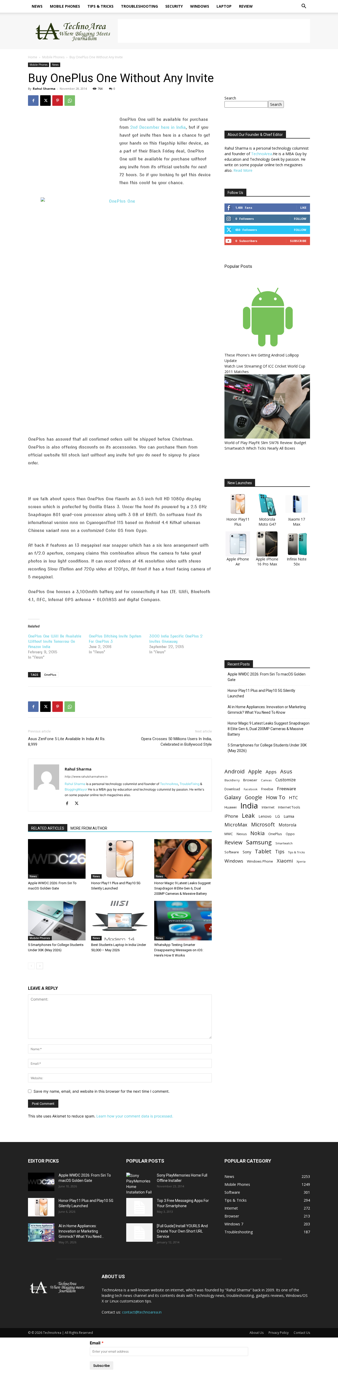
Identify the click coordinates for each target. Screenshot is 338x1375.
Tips (279, 851)
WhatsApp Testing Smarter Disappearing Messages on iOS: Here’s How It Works (178, 950)
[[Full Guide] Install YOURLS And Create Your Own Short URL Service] (139, 1232)
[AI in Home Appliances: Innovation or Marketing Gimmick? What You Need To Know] (41, 1232)
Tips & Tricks (100, 6)
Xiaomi (285, 860)
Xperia (301, 861)
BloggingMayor (76, 789)
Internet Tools (289, 807)
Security (174, 6)
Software (231, 852)
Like (303, 208)
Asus (286, 771)
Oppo (290, 833)
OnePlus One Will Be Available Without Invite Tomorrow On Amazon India (54, 641)
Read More (242, 170)
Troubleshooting (139, 6)
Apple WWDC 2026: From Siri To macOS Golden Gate (267, 677)
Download (232, 789)
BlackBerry (232, 780)
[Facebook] (33, 100)
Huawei (230, 807)
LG (277, 816)
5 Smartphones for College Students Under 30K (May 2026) (267, 748)
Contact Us (302, 1332)
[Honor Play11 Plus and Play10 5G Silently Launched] (120, 859)
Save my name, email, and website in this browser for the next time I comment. (102, 1091)
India (249, 805)
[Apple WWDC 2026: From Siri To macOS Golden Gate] (57, 859)
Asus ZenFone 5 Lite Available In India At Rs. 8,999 (66, 741)
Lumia (289, 816)
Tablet (263, 851)
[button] (303, 6)
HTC (293, 797)
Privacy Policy (279, 1332)
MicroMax (235, 824)
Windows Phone (260, 861)
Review (246, 6)
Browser (250, 780)
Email (95, 1342)
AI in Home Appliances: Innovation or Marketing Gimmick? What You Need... (81, 1231)
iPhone (231, 816)
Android (234, 771)
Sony (247, 851)
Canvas (266, 780)
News (37, 6)
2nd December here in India (158, 127)
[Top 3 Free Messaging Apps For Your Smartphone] (139, 1207)
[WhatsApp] (69, 100)
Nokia (257, 833)
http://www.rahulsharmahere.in (86, 776)
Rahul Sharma (44, 89)
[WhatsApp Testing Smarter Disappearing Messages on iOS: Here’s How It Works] (183, 920)
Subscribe (298, 241)
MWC (228, 833)
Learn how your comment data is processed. (134, 1116)
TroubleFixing (189, 784)
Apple (255, 771)
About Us (257, 1332)
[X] (45, 100)
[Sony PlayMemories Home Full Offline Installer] (139, 1184)
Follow (300, 219)
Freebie (267, 789)
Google (253, 797)
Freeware (286, 788)
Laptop (224, 6)
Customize (285, 780)
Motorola (287, 825)
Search (230, 98)
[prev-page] (31, 966)
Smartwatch (284, 843)
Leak (248, 815)
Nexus (242, 834)
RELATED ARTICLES (47, 828)
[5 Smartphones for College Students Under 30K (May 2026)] (57, 920)
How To (275, 797)
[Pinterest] (57, 100)
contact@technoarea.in (142, 1312)
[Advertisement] (214, 31)
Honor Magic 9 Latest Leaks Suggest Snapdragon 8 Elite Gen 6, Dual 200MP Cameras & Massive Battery (182, 888)
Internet (268, 807)
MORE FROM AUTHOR (89, 828)
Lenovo (265, 816)
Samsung (259, 842)
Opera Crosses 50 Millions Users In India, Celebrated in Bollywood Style (176, 741)
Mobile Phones (65, 6)
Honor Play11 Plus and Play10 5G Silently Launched (261, 693)
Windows (199, 6)
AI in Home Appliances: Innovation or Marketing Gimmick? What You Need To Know (267, 710)
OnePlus (50, 675)
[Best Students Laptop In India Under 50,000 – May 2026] (120, 920)
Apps (271, 771)
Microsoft (263, 824)
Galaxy (232, 797)
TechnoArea (169, 784)
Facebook (250, 789)
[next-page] (39, 966)
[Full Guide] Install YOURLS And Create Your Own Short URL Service (182, 1231)
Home (32, 57)
